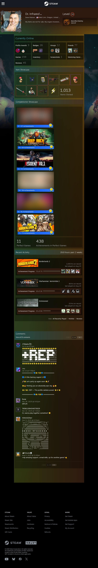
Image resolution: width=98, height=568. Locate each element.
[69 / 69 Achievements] (36, 145)
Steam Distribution (11, 528)
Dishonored (43, 301)
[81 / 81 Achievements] (35, 209)
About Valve (31, 516)
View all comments (23, 337)
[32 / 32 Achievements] (35, 167)
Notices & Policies (51, 524)
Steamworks (9, 524)
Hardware (30, 524)
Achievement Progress (26, 271)
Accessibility (49, 520)
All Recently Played (59, 319)
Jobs (28, 520)
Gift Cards (8, 532)
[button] (80, 13)
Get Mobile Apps (71, 520)
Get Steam (69, 516)
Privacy (47, 516)
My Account (69, 528)
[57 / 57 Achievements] (35, 124)
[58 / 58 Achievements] (36, 188)
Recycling (30, 528)
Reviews (79, 319)
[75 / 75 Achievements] (36, 231)
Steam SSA (9, 520)
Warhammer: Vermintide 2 (49, 281)
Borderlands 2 (44, 261)
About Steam (9, 516)
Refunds (48, 532)
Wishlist (71, 319)
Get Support (69, 524)
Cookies (47, 528)
